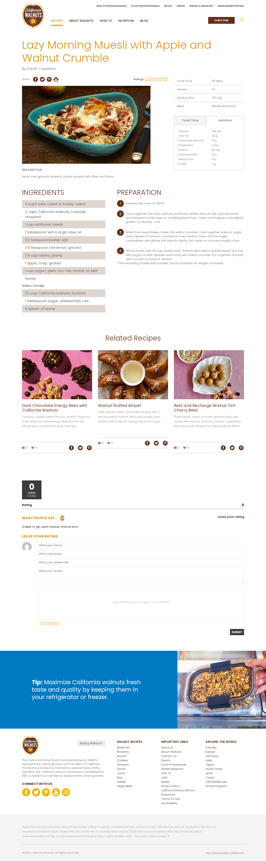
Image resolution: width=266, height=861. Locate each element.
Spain (209, 773)
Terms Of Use (170, 799)
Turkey (210, 777)
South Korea (214, 769)
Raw (119, 777)
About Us (167, 747)
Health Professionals (111, 6)
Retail (168, 6)
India (209, 760)
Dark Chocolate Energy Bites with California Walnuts (54, 408)
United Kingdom (216, 786)
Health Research (172, 769)
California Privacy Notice (177, 790)
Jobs (164, 777)
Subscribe (221, 20)
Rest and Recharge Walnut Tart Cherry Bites (205, 408)
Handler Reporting (231, 6)
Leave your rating (231, 516)
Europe (210, 752)
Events (165, 760)
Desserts (123, 765)
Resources (168, 795)
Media (181, 6)
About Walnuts (81, 21)
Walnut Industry (201, 6)
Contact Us (169, 756)
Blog (144, 21)
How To (106, 21)
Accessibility (169, 803)
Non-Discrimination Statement (225, 853)
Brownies (123, 752)
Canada (211, 747)
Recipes (57, 21)
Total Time (190, 120)
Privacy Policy (170, 786)
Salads (121, 782)
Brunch (231, 106)
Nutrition (126, 21)
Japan (210, 765)
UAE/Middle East (216, 782)
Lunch (121, 773)
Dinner (121, 769)
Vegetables (124, 786)
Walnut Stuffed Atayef (119, 405)
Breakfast (219, 106)
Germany (212, 756)
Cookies (122, 760)
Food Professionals (145, 6)
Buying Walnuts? (91, 743)
